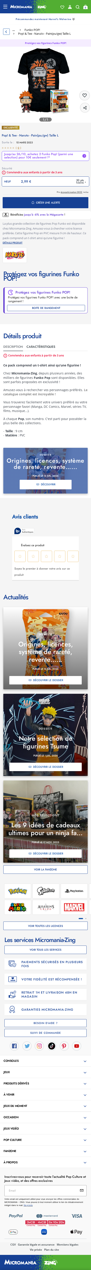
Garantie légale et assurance (36, 1244)
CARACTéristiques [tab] (41, 346)
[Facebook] (14, 1046)
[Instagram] (39, 1046)
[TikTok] (51, 1046)
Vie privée (36, 1250)
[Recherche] (77, 8)
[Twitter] (27, 1046)
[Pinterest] (64, 1046)
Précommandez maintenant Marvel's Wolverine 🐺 (45, 19)
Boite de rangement (46, 308)
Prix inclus (72, 192)
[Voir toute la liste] (62, 7)
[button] (45, 1061)
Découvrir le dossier (48, 680)
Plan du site (51, 1250)
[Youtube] (76, 1046)
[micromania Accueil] (28, 6)
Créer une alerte (48, 203)
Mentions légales (67, 1244)
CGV (13, 1244)
